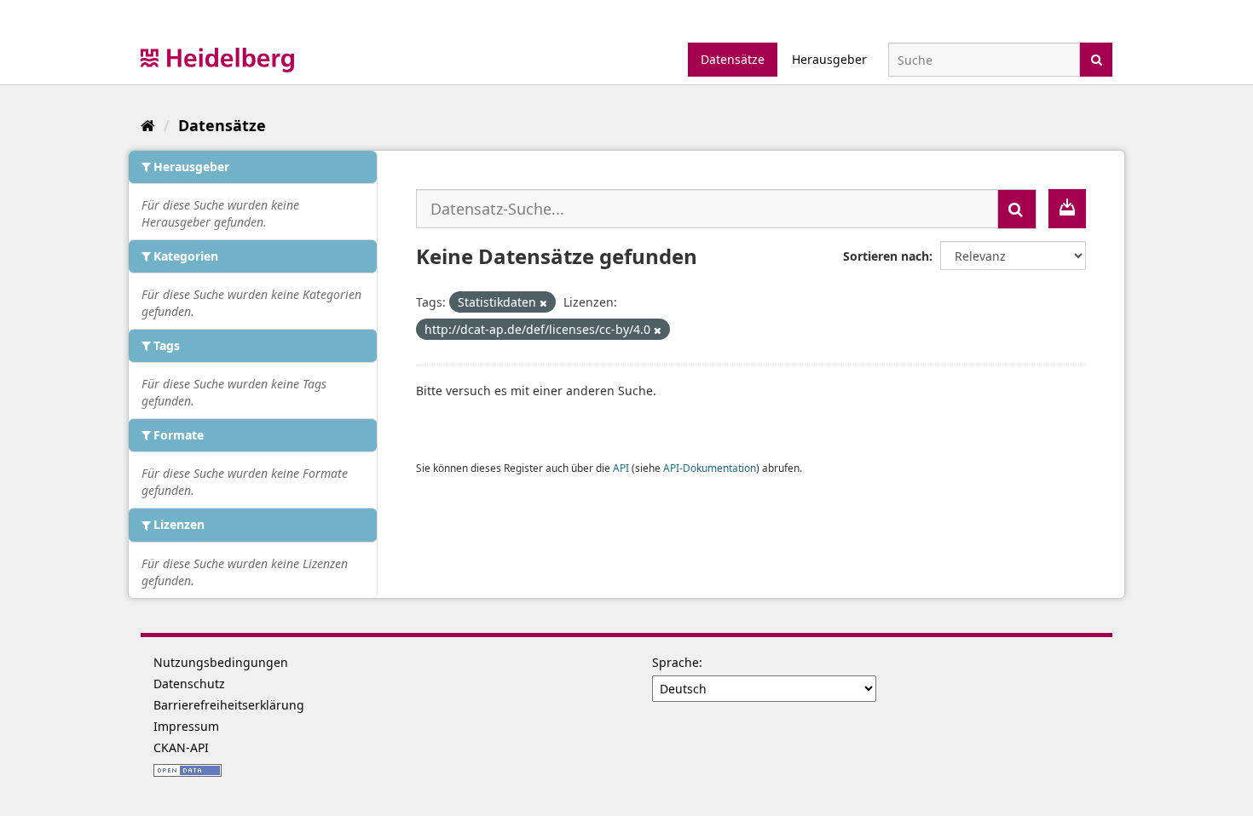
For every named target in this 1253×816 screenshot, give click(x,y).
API (621, 467)
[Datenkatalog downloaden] (1067, 208)
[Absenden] (1096, 58)
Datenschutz (189, 683)
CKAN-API (181, 747)
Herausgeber (829, 59)
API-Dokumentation (709, 467)
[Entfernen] (543, 302)
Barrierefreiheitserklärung (228, 705)
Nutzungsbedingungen (220, 662)
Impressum (186, 726)
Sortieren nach (886, 256)
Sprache (675, 662)
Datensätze (733, 59)
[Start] (148, 125)
